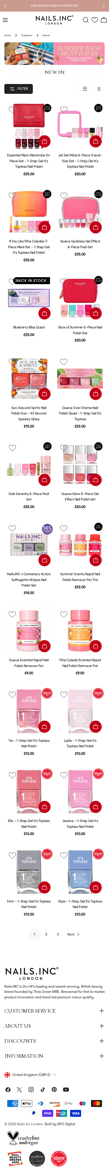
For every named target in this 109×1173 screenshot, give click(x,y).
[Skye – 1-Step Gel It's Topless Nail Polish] (80, 871)
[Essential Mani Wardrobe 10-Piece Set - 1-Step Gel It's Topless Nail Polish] (28, 126)
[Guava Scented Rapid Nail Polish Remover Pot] (28, 630)
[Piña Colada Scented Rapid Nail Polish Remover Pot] (80, 630)
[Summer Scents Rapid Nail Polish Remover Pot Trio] (80, 544)
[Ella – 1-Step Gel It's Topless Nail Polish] (28, 791)
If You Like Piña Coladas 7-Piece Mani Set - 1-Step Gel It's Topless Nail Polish (29, 247)
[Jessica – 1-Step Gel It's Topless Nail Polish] (80, 791)
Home (7, 35)
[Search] (85, 20)
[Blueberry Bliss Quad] (28, 298)
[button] (95, 20)
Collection (26, 35)
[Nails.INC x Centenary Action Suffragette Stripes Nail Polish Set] (28, 544)
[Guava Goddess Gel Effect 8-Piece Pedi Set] (80, 212)
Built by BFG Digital (60, 1124)
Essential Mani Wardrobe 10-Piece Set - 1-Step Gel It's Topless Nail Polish (29, 161)
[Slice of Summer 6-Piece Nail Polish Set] (80, 298)
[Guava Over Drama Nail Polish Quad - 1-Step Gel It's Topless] (80, 378)
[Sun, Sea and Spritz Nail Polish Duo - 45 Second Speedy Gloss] (28, 378)
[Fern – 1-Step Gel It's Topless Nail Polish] (28, 871)
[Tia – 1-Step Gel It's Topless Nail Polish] (28, 711)
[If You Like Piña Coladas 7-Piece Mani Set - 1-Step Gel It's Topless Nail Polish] (28, 212)
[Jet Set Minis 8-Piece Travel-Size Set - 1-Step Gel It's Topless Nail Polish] (80, 126)
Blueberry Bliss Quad (28, 327)
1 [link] (34, 934)
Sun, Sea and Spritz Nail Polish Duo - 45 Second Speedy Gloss (29, 413)
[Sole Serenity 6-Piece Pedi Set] (28, 464)
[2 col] (99, 89)
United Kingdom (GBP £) (31, 1075)
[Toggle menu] (5, 20)
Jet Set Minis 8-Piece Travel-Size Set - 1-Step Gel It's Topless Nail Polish (80, 161)
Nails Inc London (30, 1124)
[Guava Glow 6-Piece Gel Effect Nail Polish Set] (80, 464)
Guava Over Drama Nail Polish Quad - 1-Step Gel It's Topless (80, 413)
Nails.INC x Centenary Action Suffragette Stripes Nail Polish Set (29, 580)
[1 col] (85, 89)
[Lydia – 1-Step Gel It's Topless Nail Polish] (80, 711)
